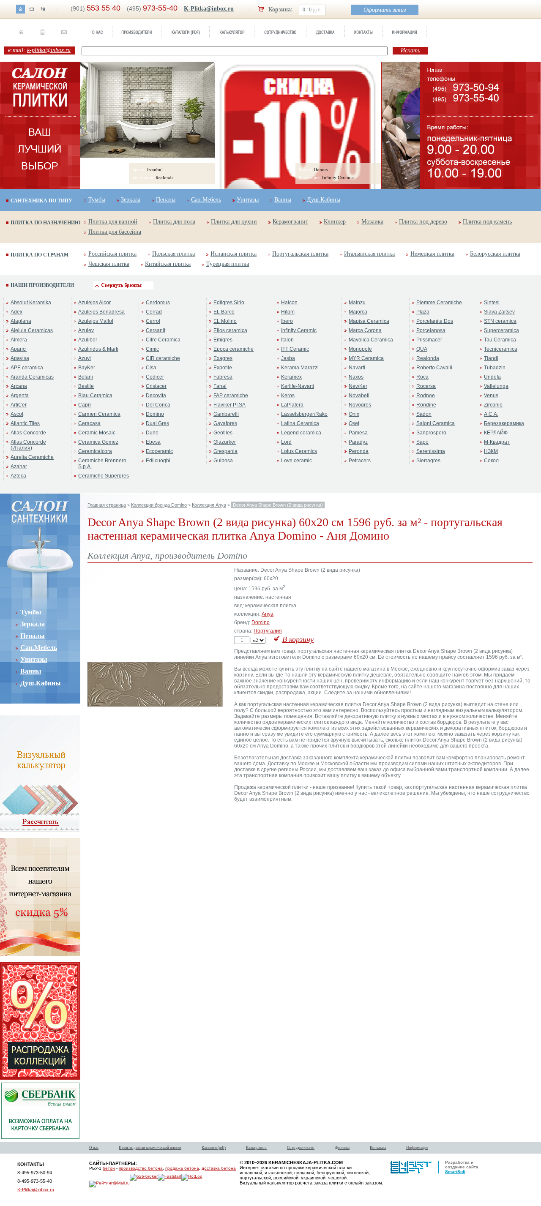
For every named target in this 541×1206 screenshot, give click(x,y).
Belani (85, 377)
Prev (92, 127)
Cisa (151, 368)
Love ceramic (296, 461)
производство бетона (141, 1168)
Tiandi (491, 358)
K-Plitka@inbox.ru (209, 8)
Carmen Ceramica (99, 414)
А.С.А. (491, 414)
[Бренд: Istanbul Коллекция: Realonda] (147, 156)
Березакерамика (504, 423)
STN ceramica (500, 321)
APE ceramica (27, 368)
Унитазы (248, 199)
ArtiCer (19, 405)
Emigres (222, 340)
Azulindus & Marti (98, 349)
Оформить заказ (384, 10)
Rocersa (426, 386)
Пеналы (165, 199)
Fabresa (222, 377)
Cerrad (154, 312)
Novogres (360, 405)
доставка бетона (219, 1168)
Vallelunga (496, 386)
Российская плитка (112, 254)
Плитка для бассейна (114, 232)
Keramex (291, 377)
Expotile (222, 368)
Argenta (20, 395)
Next (408, 127)
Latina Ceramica (300, 423)
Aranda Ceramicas (32, 377)
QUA (421, 349)
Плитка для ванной (112, 221)
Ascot (17, 414)
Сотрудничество (300, 1148)
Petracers (360, 461)
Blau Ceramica (95, 395)
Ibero (287, 321)
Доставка (342, 1148)
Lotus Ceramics (299, 451)
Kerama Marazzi (300, 368)
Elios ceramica (230, 330)
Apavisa (20, 358)
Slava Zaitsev (499, 312)
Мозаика (372, 221)
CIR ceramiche (163, 358)
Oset (354, 423)
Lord (286, 442)
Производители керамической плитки (150, 1148)
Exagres (222, 358)
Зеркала (130, 199)
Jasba (288, 358)
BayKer (86, 368)
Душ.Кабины (323, 199)
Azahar (19, 466)
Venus (491, 395)
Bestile (86, 386)
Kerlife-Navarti (297, 386)
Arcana (19, 386)
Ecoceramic (159, 451)
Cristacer (156, 386)
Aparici (19, 349)
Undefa (492, 377)
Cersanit (155, 330)
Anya (267, 614)
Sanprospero (431, 433)
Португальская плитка (300, 254)
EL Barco (224, 312)
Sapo (422, 442)
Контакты (378, 1148)
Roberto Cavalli (434, 368)
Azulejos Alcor (94, 303)
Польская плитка (173, 254)
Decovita (156, 395)
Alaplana (21, 321)
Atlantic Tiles (25, 423)
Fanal (220, 386)
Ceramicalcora (95, 451)
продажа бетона (182, 1168)
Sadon (424, 414)
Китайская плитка (168, 264)
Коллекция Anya (209, 505)
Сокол (491, 461)
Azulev (86, 330)
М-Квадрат (497, 442)
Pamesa (358, 433)
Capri (84, 405)
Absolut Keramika (31, 303)
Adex (16, 312)
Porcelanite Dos (434, 321)
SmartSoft (455, 1171)
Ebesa (153, 442)
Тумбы (96, 199)
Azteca (18, 476)
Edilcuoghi (158, 461)
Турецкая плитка (227, 264)
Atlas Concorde (28, 433)
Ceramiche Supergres (103, 476)
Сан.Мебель (206, 199)
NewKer (358, 386)
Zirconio (493, 405)
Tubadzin (494, 368)
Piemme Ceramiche (439, 303)
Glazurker (224, 442)
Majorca (358, 312)
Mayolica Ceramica (371, 340)
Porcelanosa (430, 330)
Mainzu (357, 303)
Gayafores (225, 423)
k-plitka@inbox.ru (49, 50)
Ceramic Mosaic (96, 433)
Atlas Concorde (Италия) (28, 445)
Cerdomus (158, 303)
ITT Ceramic (295, 349)
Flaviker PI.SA (229, 405)
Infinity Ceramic (299, 330)
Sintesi (492, 303)
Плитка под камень (487, 221)
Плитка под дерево (423, 221)
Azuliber (87, 340)
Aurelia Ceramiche (32, 457)
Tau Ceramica (500, 340)
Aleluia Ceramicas (32, 330)
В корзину (298, 639)
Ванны (282, 199)
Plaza (422, 312)
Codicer (155, 377)
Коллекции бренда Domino (159, 505)
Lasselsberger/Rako (304, 414)
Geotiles (222, 433)
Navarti (357, 368)
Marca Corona (365, 330)
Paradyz (358, 442)
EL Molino (225, 321)
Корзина (279, 9)
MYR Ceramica (366, 358)
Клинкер (335, 221)
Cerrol (153, 321)
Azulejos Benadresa (101, 312)
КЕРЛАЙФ (496, 433)
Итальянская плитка (369, 254)
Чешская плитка (108, 264)
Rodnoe (425, 395)
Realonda (427, 358)
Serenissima (430, 451)
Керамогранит (290, 221)
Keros (288, 395)
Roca (422, 377)
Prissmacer (429, 340)
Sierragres (428, 461)
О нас (93, 1148)
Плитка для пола (174, 221)
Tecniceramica (500, 349)
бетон (109, 1168)
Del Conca (158, 405)
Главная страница (106, 505)
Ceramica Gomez (98, 442)
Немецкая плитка (432, 254)
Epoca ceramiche (233, 349)
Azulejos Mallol (95, 321)
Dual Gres (157, 423)
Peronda (359, 451)
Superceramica (501, 330)
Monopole (360, 349)
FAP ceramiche (230, 395)
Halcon (289, 303)
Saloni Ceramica (435, 423)
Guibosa (223, 461)
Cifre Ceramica (163, 340)
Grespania (225, 451)
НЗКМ (491, 451)
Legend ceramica (301, 433)
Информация (417, 1148)
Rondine (426, 405)
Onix (354, 414)
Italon (287, 340)
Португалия (268, 631)
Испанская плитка (233, 254)
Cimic (152, 349)
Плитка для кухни (234, 221)
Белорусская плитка (495, 254)
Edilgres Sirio (228, 303)
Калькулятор (256, 1148)
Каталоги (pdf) (214, 1148)
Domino (155, 414)
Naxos (356, 377)
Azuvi (84, 358)
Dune (152, 433)
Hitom (288, 312)
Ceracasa (89, 423)
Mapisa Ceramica (369, 321)
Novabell (359, 395)
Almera (19, 340)
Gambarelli (226, 414)
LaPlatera (292, 405)
